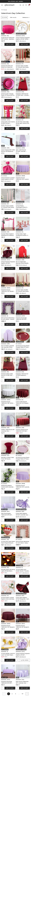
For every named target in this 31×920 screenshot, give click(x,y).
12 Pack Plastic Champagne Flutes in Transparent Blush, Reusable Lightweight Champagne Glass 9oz (22, 206)
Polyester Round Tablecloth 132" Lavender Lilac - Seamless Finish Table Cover (22, 486)
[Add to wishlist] (14, 22)
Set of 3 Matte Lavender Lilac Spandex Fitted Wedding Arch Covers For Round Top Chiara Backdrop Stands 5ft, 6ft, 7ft (8, 346)
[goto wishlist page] (26, 5)
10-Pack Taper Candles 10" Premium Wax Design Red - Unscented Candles (22, 66)
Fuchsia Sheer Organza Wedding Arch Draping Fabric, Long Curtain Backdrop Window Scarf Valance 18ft (7, 234)
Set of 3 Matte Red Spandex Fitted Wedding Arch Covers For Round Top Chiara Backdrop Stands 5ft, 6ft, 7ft (22, 262)
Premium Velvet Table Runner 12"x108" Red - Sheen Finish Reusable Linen (7, 374)
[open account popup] (23, 5)
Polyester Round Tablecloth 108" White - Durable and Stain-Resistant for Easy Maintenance (7, 402)
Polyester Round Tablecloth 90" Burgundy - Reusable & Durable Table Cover (22, 626)
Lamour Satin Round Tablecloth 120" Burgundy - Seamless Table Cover (23, 402)
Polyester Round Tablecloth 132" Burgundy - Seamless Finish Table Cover (8, 626)
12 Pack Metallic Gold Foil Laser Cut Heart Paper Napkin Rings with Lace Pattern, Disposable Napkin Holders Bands (8, 654)
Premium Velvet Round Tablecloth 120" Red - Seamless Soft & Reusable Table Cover (23, 430)
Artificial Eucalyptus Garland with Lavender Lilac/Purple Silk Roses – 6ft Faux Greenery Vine (7, 486)
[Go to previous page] (4, 693)
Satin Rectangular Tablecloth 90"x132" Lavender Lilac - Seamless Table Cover (8, 514)
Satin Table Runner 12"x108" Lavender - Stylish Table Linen (21, 150)
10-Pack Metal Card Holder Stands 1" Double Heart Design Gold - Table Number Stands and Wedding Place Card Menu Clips (23, 570)
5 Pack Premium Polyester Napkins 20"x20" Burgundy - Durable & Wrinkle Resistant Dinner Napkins (8, 262)
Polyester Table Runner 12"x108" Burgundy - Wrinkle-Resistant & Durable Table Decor (22, 374)
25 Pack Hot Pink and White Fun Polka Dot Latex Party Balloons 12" (7, 66)
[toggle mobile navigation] (2, 5)
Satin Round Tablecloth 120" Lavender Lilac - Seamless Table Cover (22, 682)
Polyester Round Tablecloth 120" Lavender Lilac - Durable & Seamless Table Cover (23, 178)
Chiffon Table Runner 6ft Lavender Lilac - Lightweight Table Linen (7, 430)
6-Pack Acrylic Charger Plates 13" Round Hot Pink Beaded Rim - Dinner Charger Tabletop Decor (8, 94)
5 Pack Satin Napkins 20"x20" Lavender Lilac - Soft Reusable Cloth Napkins (22, 514)
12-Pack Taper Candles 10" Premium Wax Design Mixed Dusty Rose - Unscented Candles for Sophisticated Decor (22, 290)
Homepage (4, 9)
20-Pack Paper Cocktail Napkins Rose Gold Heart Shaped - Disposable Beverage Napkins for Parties (8, 598)
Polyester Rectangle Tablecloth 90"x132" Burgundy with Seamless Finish (22, 318)
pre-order (25, 660)
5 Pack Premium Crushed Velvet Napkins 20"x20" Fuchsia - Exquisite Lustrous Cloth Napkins (7, 178)
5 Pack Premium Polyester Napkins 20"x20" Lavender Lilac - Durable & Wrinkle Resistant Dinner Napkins (23, 654)
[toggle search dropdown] (20, 5)
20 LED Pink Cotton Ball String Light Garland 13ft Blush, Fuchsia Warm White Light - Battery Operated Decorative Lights (22, 122)
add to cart (10, 44)
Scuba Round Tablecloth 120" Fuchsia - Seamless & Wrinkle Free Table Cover (8, 38)
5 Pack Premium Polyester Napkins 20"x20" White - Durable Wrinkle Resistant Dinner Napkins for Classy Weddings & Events (23, 38)
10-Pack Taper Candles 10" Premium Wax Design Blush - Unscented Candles (7, 206)
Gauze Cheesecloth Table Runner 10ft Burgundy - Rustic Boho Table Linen (8, 150)
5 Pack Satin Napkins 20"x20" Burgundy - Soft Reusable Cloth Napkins (22, 598)
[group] (15, 1)
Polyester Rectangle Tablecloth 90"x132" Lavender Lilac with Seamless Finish (6, 682)
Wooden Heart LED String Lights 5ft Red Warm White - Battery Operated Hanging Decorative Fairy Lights (8, 570)
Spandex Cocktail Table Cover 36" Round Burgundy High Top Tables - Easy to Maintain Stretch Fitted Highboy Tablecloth (8, 458)
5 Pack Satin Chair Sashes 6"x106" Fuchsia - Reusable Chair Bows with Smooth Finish (8, 122)
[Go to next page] (27, 693)
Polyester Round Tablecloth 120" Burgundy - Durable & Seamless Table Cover (8, 290)
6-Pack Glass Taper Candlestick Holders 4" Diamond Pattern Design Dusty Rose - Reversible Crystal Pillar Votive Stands (22, 234)
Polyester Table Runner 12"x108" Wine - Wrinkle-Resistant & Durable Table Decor (23, 94)
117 (22, 693)
